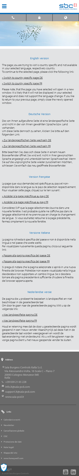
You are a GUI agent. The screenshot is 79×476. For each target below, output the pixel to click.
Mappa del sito (10, 452)
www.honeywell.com (13, 458)
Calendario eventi (12, 419)
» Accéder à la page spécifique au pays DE (25, 196)
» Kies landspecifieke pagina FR (19, 320)
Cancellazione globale (14, 430)
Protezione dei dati (13, 441)
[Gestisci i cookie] (4, 467)
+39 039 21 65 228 (15, 382)
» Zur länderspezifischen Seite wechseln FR (26, 146)
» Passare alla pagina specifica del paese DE (26, 255)
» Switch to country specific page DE (22, 77)
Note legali (9, 447)
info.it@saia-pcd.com (17, 387)
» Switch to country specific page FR (22, 83)
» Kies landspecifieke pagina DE (19, 314)
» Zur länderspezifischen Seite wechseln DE (26, 140)
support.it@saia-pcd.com (20, 391)
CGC (5, 436)
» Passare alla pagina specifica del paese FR (26, 261)
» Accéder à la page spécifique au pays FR (25, 202)
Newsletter (9, 425)
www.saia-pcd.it (14, 397)
